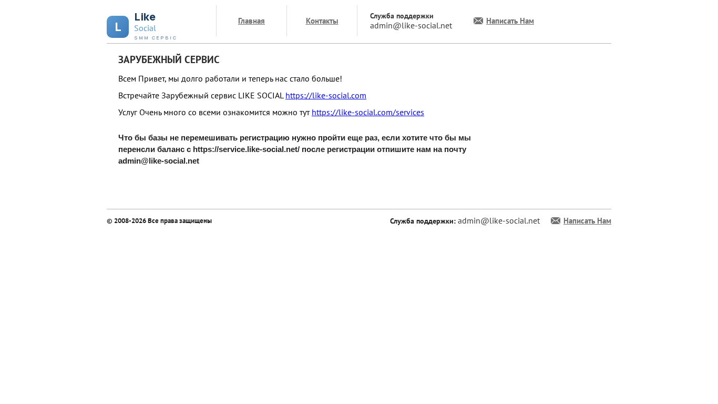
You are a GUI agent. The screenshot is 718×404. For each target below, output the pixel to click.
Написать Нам (510, 21)
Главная (251, 21)
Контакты (322, 21)
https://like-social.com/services (368, 112)
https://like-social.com (325, 95)
